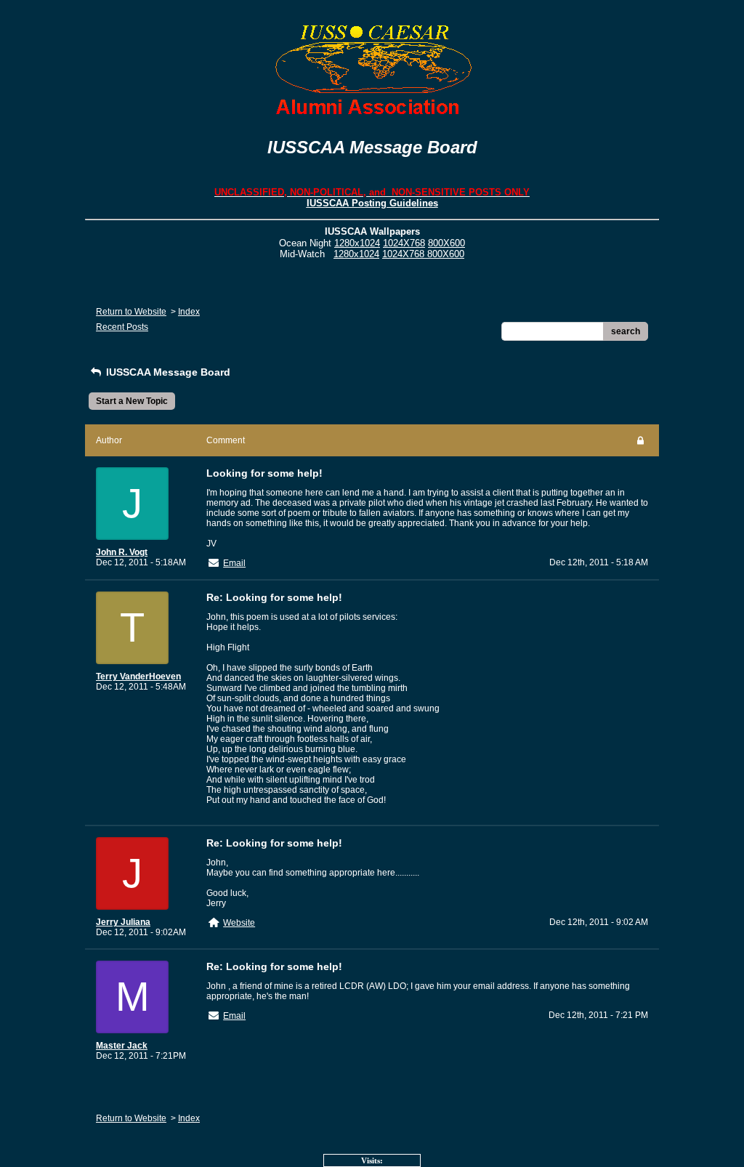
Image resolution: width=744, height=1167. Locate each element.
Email (234, 563)
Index (189, 312)
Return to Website (131, 312)
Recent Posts (122, 327)
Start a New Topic (132, 401)
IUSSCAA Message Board (166, 372)
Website (239, 923)
